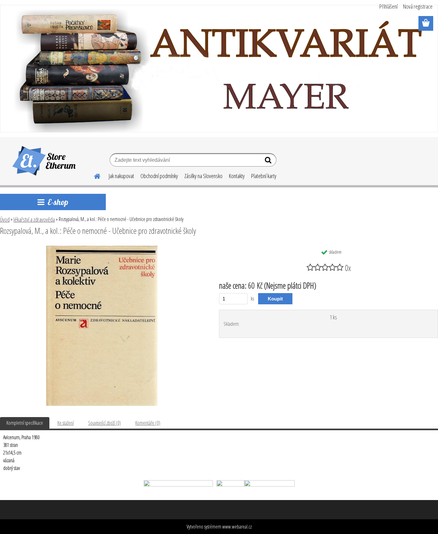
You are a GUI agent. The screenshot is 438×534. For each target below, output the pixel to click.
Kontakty (237, 176)
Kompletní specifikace (24, 422)
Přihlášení (388, 6)
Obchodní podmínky (159, 176)
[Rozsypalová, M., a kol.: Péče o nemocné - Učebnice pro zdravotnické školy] (101, 248)
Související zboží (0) (104, 422)
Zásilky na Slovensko (203, 176)
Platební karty (263, 176)
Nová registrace (418, 6)
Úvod (5, 219)
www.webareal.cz (237, 526)
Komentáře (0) (147, 422)
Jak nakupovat (121, 176)
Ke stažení (65, 422)
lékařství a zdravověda (34, 219)
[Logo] (44, 161)
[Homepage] (93, 175)
